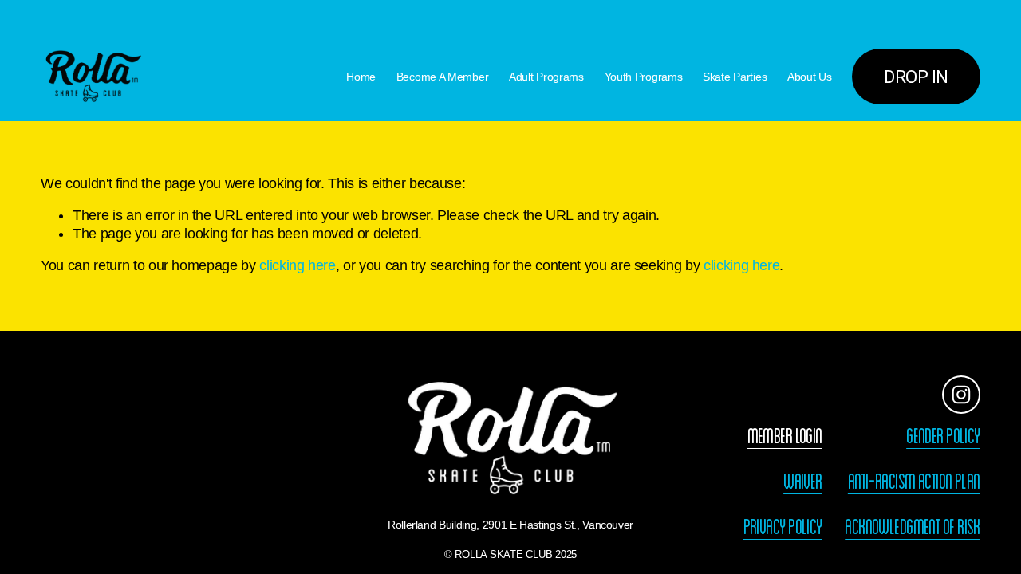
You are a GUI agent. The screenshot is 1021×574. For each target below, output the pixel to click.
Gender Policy (943, 436)
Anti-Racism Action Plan (914, 481)
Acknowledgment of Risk (912, 527)
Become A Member (442, 76)
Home (361, 76)
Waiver (802, 481)
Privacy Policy (782, 527)
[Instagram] (961, 394)
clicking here (297, 265)
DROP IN (916, 76)
